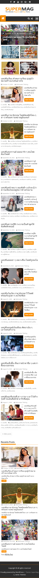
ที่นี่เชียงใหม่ (9, 554)
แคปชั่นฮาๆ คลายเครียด (28, 285)
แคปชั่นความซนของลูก (16, 388)
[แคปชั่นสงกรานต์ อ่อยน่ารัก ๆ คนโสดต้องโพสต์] (12, 161)
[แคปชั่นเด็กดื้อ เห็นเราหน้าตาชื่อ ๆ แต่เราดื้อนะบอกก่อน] (12, 372)
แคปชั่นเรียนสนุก (8, 109)
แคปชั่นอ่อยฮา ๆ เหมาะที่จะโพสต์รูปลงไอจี (19, 261)
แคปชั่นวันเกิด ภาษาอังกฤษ (17, 319)
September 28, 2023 (10, 33)
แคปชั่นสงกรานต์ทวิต (25, 179)
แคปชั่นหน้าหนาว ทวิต (16, 214)
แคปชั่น (5, 105)
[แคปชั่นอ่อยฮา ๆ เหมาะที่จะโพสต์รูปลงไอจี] (12, 269)
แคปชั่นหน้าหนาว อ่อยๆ (29, 214)
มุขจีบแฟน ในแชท (24, 423)
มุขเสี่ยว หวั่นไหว (9, 425)
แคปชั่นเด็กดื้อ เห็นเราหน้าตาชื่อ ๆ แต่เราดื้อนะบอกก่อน (19, 364)
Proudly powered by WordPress (12, 572)
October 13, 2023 (8, 468)
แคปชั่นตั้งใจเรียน (6, 107)
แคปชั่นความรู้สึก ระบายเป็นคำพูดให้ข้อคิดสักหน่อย (17, 225)
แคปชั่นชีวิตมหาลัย (28, 105)
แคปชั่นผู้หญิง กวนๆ (15, 285)
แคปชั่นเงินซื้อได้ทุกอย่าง (13, 355)
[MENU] (36, 18)
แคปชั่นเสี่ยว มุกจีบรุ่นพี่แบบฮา (13, 427)
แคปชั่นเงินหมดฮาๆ (26, 355)
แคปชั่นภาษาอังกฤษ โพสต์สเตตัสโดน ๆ (20, 141)
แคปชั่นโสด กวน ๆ (17, 288)
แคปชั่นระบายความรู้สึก (23, 252)
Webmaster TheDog (25, 33)
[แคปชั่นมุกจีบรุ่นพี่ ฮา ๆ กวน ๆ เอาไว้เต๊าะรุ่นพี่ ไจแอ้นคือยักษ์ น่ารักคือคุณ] (12, 406)
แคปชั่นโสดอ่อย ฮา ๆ (28, 288)
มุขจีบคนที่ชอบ (14, 423)
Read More (29, 100)
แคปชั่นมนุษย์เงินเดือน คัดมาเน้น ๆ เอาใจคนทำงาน (16, 328)
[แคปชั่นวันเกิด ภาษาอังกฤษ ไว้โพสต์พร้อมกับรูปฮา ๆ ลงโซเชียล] (12, 303)
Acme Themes (20, 575)
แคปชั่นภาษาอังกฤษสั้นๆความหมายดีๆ (22, 144)
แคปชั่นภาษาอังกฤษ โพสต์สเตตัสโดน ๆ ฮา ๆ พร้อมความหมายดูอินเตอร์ (18, 116)
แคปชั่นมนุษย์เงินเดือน (26, 353)
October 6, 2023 (8, 505)
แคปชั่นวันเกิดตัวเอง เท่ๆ (15, 322)
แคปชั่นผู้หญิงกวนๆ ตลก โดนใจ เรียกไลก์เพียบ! (9, 70)
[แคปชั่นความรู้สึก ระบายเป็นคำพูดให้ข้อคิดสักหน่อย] (12, 233)
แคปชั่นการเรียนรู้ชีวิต (16, 105)
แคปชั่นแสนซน (11, 391)
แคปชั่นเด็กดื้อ (27, 388)
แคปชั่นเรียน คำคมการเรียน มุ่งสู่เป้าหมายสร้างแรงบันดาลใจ (17, 79)
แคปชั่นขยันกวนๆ (15, 353)
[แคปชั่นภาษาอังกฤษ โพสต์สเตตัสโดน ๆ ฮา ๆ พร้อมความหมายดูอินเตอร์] (12, 124)
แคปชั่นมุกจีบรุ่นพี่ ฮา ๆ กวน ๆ (22, 425)
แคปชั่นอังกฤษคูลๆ (16, 146)
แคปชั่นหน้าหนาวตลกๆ (7, 216)
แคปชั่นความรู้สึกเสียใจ (9, 252)
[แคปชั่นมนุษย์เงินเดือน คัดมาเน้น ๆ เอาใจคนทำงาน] (12, 337)
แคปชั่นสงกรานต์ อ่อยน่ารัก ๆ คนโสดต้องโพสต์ (18, 153)
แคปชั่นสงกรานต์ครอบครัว (11, 179)
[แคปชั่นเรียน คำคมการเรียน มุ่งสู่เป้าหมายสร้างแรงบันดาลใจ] (12, 88)
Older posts (7, 434)
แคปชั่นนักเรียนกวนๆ (17, 107)
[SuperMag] (3, 18)
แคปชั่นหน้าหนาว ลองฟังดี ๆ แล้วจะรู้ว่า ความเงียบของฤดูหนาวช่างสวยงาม (19, 188)
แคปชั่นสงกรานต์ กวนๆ (16, 177)
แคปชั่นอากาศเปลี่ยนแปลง (21, 216)
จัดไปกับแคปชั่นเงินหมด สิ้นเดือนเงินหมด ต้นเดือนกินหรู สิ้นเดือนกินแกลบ (28, 68)
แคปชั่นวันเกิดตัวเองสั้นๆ (29, 322)
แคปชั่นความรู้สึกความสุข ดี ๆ (18, 249)
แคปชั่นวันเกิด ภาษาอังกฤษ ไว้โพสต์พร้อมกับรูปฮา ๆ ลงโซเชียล (17, 294)
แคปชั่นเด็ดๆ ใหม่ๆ (6, 288)
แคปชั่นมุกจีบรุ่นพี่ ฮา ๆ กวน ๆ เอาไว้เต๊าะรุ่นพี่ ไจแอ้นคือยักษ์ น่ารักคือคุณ (19, 397)
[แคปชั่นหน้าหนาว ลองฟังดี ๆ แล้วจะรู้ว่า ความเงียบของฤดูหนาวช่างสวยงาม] (12, 197)
